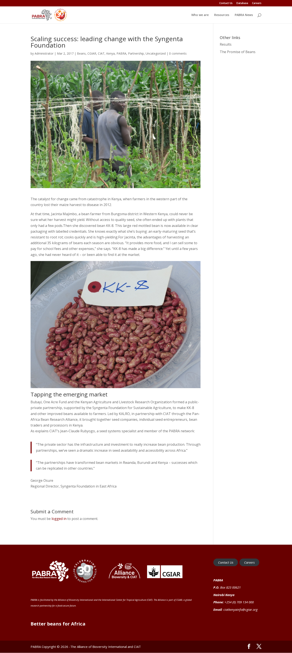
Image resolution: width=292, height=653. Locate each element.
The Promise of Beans (237, 51)
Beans (81, 53)
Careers (256, 3)
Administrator (44, 53)
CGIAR (91, 53)
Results (226, 44)
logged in (59, 518)
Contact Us (226, 3)
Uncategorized (156, 53)
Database (242, 3)
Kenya (110, 53)
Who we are (200, 15)
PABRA (121, 53)
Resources (221, 15)
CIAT (101, 53)
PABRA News (244, 15)
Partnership (136, 53)
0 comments (178, 53)
